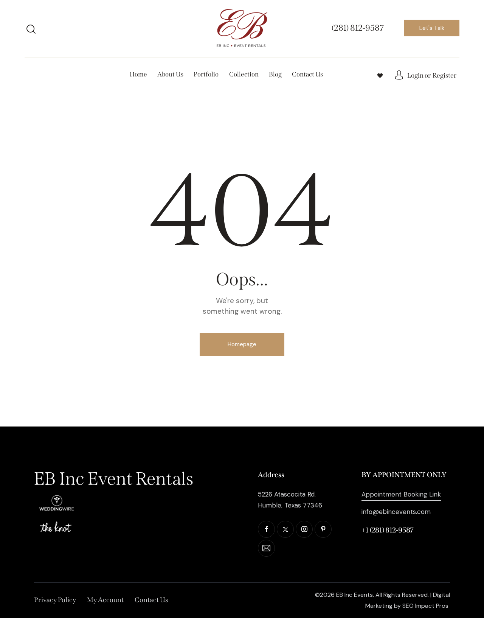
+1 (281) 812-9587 (387, 530)
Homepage (242, 344)
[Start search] (31, 29)
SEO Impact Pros (425, 606)
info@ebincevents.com (396, 511)
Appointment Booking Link (401, 494)
